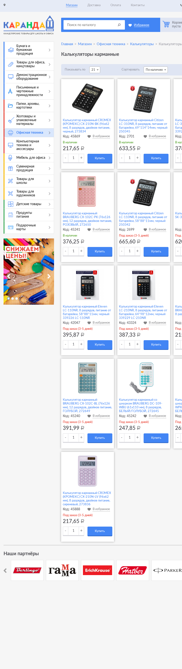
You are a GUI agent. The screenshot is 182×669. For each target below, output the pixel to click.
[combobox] (94, 69)
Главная (67, 44)
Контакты (138, 5)
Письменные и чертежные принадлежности (29, 91)
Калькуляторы (142, 44)
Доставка (93, 5)
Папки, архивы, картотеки (27, 105)
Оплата (115, 5)
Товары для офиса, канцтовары (30, 64)
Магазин (71, 5)
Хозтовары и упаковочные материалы (26, 120)
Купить (100, 158)
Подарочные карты (26, 227)
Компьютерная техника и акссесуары (27, 145)
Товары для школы (25, 181)
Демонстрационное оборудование (31, 76)
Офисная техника (29, 132)
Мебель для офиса (30, 157)
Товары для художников (25, 193)
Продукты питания (24, 214)
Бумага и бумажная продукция (24, 49)
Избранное (141, 25)
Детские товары (28, 204)
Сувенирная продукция (25, 168)
